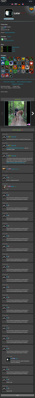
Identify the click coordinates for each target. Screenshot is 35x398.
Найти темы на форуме (9, 81)
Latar (16, 358)
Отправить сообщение (17, 84)
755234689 (13, 137)
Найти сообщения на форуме (24, 81)
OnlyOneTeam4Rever (10, 32)
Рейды (13, 49)
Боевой (13, 51)
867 (4, 28)
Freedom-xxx (14, 169)
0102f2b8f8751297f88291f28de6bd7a (15, 148)
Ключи (9, 36)
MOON (12, 186)
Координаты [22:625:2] (9, 40)
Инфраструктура (15, 47)
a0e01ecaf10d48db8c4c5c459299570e (16, 162)
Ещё (17, 395)
